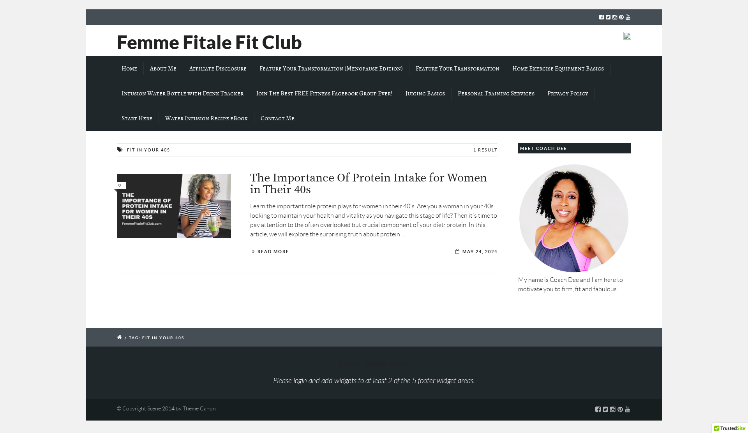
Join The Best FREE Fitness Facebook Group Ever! (324, 93)
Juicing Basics (425, 93)
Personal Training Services (496, 93)
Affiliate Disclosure (218, 68)
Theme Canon (199, 408)
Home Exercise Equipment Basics (558, 68)
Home (129, 68)
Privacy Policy (567, 93)
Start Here (137, 118)
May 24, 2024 (479, 251)
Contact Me (278, 118)
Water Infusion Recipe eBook (206, 118)
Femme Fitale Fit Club (209, 42)
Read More (273, 251)
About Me (163, 68)
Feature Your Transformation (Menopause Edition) (331, 68)
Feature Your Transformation (457, 68)
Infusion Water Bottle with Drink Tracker (182, 93)
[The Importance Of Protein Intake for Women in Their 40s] (174, 206)
